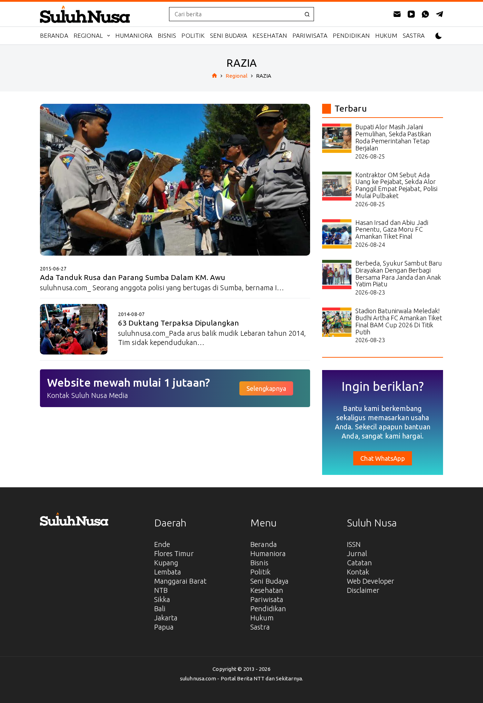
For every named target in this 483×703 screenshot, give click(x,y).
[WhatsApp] (425, 14)
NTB (161, 590)
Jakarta (166, 618)
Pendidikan (351, 35)
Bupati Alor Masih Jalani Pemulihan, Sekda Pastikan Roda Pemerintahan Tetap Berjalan (393, 137)
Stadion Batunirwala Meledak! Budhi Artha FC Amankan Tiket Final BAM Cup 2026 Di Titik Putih (398, 321)
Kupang (166, 563)
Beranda (54, 35)
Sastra (414, 35)
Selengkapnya (266, 388)
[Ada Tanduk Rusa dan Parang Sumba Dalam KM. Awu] (175, 180)
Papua (164, 627)
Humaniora (133, 35)
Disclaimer (363, 590)
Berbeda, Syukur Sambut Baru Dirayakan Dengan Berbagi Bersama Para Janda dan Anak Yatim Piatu (398, 273)
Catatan (359, 563)
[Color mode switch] (438, 35)
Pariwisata (309, 35)
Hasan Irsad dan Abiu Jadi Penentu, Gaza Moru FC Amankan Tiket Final (392, 229)
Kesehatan (269, 35)
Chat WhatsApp (382, 458)
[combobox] (234, 14)
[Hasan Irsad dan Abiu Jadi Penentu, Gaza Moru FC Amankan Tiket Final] (336, 234)
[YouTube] (411, 14)
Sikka (162, 599)
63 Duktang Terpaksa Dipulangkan (178, 322)
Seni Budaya (228, 35)
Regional (88, 35)
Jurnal (357, 553)
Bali (159, 608)
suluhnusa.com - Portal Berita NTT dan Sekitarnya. (241, 678)
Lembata (167, 572)
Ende (162, 544)
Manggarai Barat (180, 581)
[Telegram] (439, 14)
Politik (193, 35)
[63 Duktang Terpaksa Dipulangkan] (73, 329)
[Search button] (307, 14)
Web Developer (370, 581)
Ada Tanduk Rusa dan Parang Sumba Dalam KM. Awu (133, 277)
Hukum (386, 35)
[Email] (397, 14)
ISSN (354, 544)
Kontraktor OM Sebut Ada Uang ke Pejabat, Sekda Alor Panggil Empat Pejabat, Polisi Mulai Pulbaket (396, 185)
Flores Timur (174, 553)
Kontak (358, 572)
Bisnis (167, 35)
